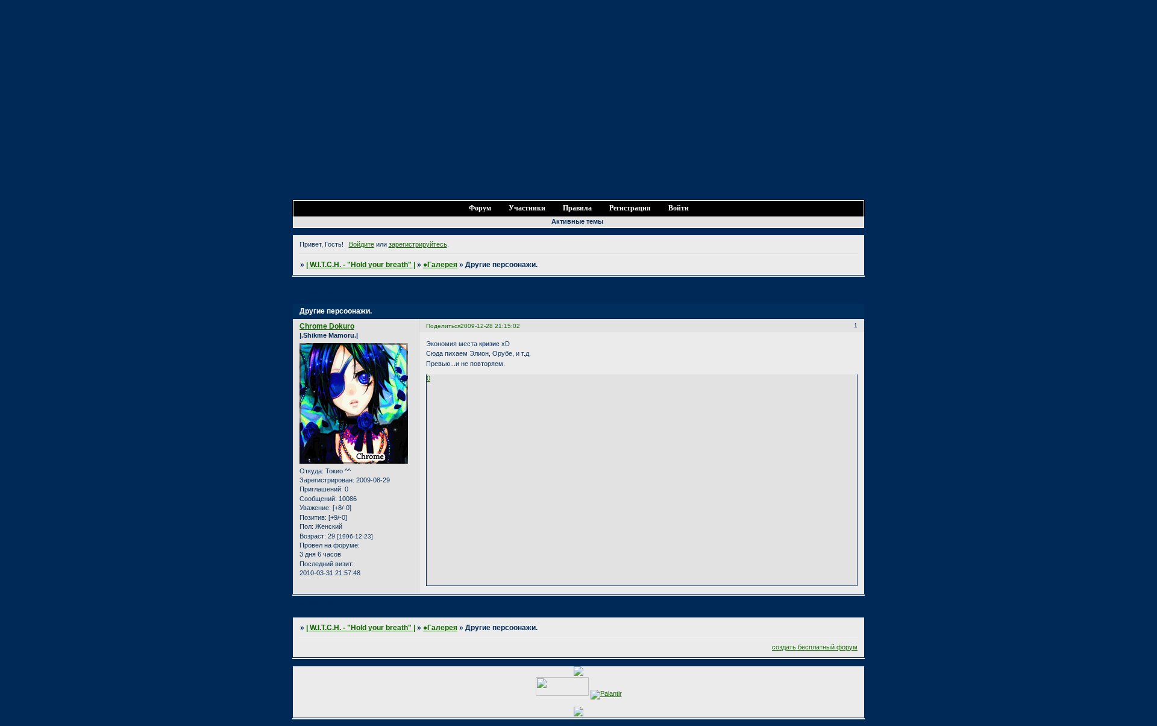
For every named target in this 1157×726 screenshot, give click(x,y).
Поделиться (443, 326)
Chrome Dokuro (326, 326)
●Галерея (440, 264)
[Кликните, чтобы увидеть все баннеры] (578, 714)
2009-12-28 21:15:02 (490, 326)
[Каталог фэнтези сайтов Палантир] (606, 693)
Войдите (361, 244)
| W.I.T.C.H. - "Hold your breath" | (360, 264)
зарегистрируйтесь (418, 244)
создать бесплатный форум (815, 647)
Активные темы (577, 221)
